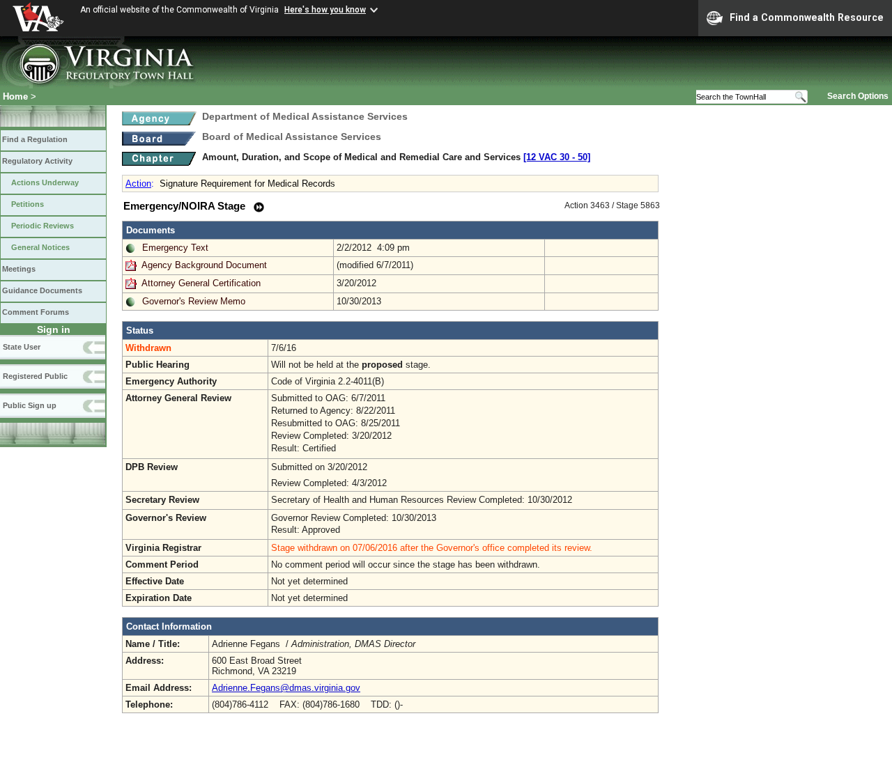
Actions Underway (45, 182)
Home (15, 96)
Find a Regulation (35, 139)
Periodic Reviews (42, 225)
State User (21, 347)
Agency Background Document (204, 265)
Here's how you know (325, 10)
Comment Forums (35, 312)
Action (138, 183)
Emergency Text (175, 247)
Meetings (19, 269)
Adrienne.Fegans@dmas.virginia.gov (286, 688)
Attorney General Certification (201, 283)
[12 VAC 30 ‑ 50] (556, 157)
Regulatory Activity (37, 161)
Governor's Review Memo (193, 301)
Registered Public (35, 376)
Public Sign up (29, 405)
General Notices (40, 247)
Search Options (858, 96)
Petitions (27, 204)
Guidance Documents (42, 290)
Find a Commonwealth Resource (807, 17)
